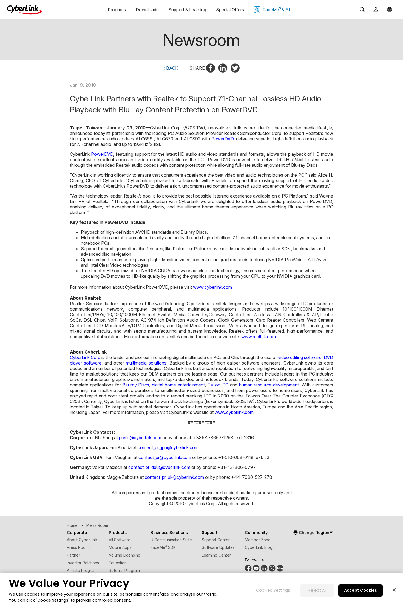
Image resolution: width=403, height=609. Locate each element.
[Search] (362, 9)
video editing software (300, 357)
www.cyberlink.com (212, 287)
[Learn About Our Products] (280, 570)
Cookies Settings (273, 590)
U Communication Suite (171, 539)
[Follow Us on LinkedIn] (264, 570)
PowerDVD (222, 138)
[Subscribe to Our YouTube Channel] (256, 570)
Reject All (317, 590)
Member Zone (258, 539)
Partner (73, 555)
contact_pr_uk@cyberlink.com (174, 477)
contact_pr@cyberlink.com (164, 457)
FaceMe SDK (163, 547)
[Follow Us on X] (272, 570)
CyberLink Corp (85, 357)
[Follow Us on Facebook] (248, 570)
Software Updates (218, 547)
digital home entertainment (178, 385)
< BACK (170, 68)
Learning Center (216, 555)
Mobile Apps (120, 547)
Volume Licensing (124, 555)
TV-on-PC (218, 385)
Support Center (216, 539)
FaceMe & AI (276, 9)
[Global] (389, 9)
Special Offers (230, 9)
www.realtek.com (258, 336)
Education (118, 562)
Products (117, 9)
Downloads (147, 9)
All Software (119, 539)
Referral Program (124, 570)
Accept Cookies (360, 590)
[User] (376, 9)
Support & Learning (187, 9)
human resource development (269, 385)
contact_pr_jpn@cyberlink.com (168, 447)
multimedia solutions (146, 363)
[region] (201, 591)
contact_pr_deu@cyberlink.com (159, 467)
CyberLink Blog (259, 547)
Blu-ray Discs (136, 385)
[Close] (394, 590)
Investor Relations (83, 562)
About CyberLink (82, 539)
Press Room (78, 547)
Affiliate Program (82, 570)
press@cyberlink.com (140, 437)
